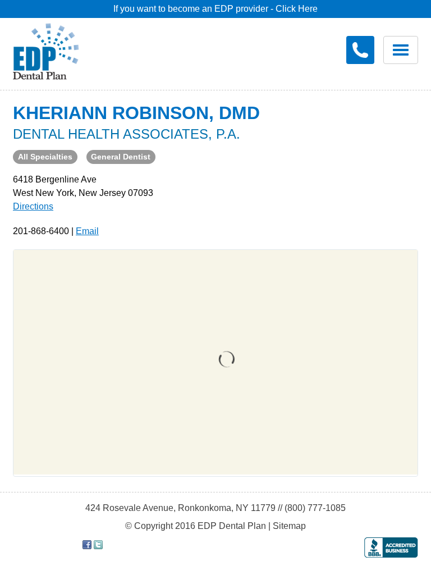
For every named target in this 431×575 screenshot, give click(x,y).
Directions (33, 206)
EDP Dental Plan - (54, 49)
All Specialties (45, 156)
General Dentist (120, 156)
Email (87, 231)
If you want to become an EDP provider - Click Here (215, 8)
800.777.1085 (360, 50)
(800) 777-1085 (315, 508)
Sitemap (289, 526)
